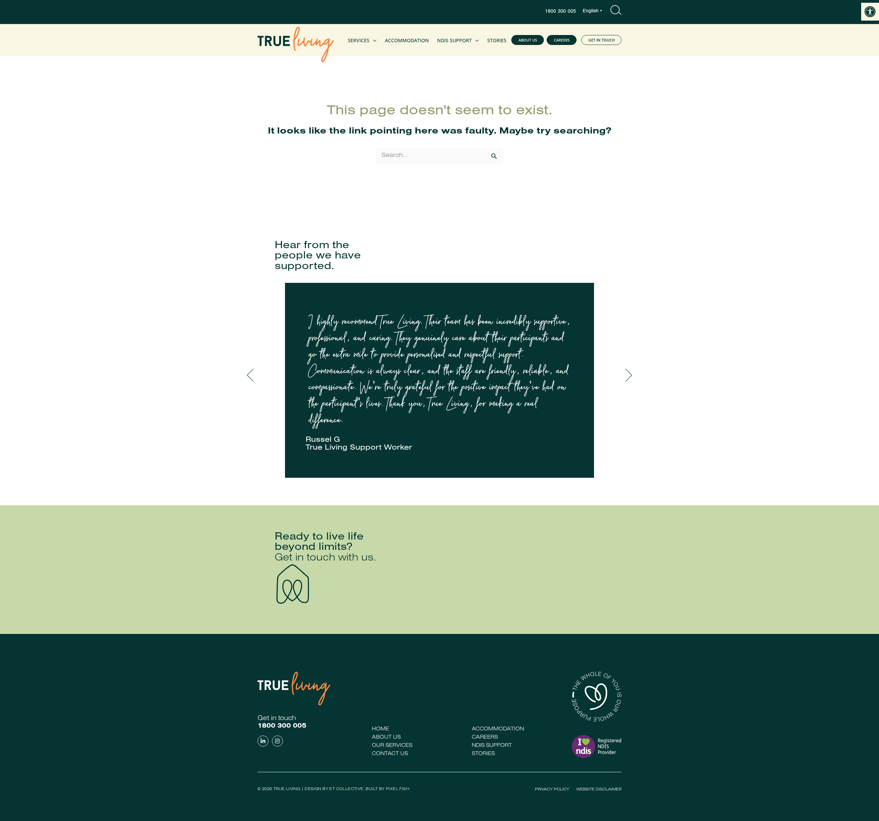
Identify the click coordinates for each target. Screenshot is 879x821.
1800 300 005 (560, 11)
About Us (386, 737)
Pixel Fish (397, 789)
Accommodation (498, 729)
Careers (485, 737)
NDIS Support (492, 746)
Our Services (392, 746)
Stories (483, 754)
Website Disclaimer (598, 790)
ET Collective (346, 789)
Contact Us (390, 754)
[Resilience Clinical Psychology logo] (294, 688)
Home (380, 729)
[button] (870, 12)
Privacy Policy (552, 790)
